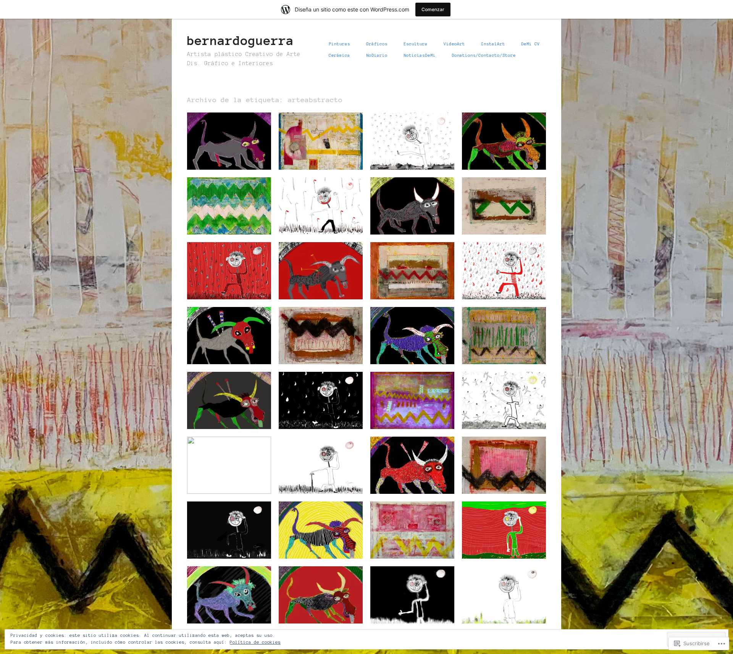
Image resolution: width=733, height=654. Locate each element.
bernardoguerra (240, 41)
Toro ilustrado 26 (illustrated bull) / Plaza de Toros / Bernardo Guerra (227, 605)
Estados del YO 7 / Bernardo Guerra (499, 417)
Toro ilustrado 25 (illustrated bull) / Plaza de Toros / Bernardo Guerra (319, 605)
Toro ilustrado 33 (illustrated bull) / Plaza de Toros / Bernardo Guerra (227, 345)
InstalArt (493, 44)
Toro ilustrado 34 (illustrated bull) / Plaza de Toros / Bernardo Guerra (319, 280)
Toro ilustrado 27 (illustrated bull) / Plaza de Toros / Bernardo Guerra (319, 540)
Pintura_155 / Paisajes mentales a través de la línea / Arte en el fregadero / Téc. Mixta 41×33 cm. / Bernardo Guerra (231, 209)
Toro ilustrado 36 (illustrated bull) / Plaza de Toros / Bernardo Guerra (502, 151)
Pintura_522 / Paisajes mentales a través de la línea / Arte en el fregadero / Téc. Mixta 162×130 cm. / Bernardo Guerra (414, 404)
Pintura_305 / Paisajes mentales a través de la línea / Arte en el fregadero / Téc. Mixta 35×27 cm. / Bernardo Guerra (506, 339)
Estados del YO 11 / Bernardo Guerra (225, 287)
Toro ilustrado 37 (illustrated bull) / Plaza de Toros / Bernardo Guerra (227, 151)
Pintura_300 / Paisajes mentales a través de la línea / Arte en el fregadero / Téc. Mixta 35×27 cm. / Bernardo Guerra (323, 339)
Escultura (416, 44)
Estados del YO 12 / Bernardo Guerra (317, 222)
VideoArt (454, 44)
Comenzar (432, 9)
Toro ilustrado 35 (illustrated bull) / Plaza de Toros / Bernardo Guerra (410, 216)
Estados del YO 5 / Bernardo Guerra (224, 546)
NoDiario (376, 55)
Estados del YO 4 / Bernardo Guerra (499, 546)
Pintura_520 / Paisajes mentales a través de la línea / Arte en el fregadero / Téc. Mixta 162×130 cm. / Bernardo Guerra (323, 145)
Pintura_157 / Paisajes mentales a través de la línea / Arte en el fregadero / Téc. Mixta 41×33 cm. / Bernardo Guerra (414, 274)
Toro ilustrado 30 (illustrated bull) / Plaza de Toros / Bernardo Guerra (227, 410)
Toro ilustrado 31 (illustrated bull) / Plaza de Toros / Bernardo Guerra (410, 345)
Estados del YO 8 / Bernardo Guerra (316, 417)
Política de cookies (255, 642)
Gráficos (376, 44)
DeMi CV (530, 44)
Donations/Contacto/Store (484, 55)
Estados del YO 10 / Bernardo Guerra (500, 287)
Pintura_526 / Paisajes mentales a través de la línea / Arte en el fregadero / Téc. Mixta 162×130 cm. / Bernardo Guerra (414, 534)
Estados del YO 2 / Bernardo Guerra (499, 611)
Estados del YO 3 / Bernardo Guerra (408, 611)
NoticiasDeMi (420, 55)
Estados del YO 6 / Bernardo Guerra (316, 481)
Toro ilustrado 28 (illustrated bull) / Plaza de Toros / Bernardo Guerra (410, 475)
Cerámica (339, 55)
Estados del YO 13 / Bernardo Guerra (409, 157)
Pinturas (339, 44)
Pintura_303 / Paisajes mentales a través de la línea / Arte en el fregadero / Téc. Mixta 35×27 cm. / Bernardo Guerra (506, 209)
